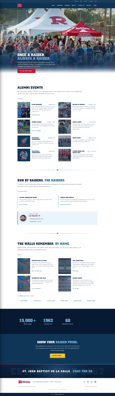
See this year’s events (26, 71)
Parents (76, 1)
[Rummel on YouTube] (95, 381)
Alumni (95, 5)
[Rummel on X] (91, 381)
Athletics (88, 5)
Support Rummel (57, 355)
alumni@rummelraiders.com (36, 218)
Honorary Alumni (91, 300)
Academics (67, 5)
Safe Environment (63, 389)
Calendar (91, 1)
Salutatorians (37, 300)
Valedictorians (24, 300)
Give (96, 1)
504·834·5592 (35, 221)
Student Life (81, 5)
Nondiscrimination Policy (53, 389)
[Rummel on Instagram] (88, 381)
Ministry (74, 5)
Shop (81, 1)
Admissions (59, 5)
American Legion (78, 300)
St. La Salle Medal (50, 300)
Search (85, 1)
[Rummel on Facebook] (84, 381)
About (53, 5)
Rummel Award (64, 300)
